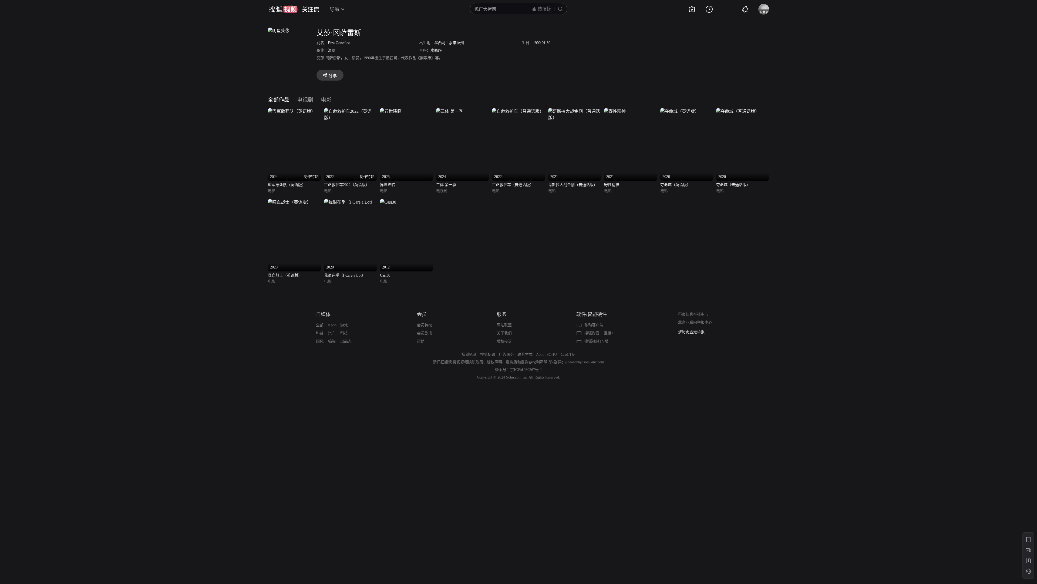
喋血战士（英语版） (285, 275)
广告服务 (506, 355)
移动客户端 (593, 325)
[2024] (449, 111)
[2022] (518, 111)
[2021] (574, 111)
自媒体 (323, 314)
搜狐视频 (283, 9)
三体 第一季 (446, 185)
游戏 (344, 325)
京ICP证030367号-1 (526, 370)
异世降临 (387, 185)
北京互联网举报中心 (695, 322)
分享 (332, 75)
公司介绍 (567, 355)
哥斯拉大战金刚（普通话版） (572, 185)
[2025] (391, 111)
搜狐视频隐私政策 (468, 362)
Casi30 (385, 275)
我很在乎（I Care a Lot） (344, 275)
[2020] (679, 111)
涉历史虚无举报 (691, 332)
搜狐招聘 (487, 355)
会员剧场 (424, 333)
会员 (422, 314)
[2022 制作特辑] (350, 111)
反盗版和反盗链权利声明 (526, 362)
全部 (320, 325)
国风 (320, 341)
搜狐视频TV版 (596, 341)
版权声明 (494, 362)
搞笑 (332, 341)
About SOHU (546, 355)
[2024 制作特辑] (291, 111)
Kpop (332, 325)
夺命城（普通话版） (733, 185)
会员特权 (424, 325)
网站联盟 (504, 325)
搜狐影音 (592, 333)
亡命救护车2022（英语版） (346, 185)
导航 (334, 9)
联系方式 (525, 355)
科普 (320, 333)
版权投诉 (504, 341)
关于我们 (504, 333)
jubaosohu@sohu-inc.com (584, 362)
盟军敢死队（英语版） (287, 185)
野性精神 (611, 185)
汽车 (332, 333)
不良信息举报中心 (693, 314)
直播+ (609, 333)
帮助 (421, 341)
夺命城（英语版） (675, 185)
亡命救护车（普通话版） (513, 185)
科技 (344, 333)
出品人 (346, 341)
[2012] (388, 202)
